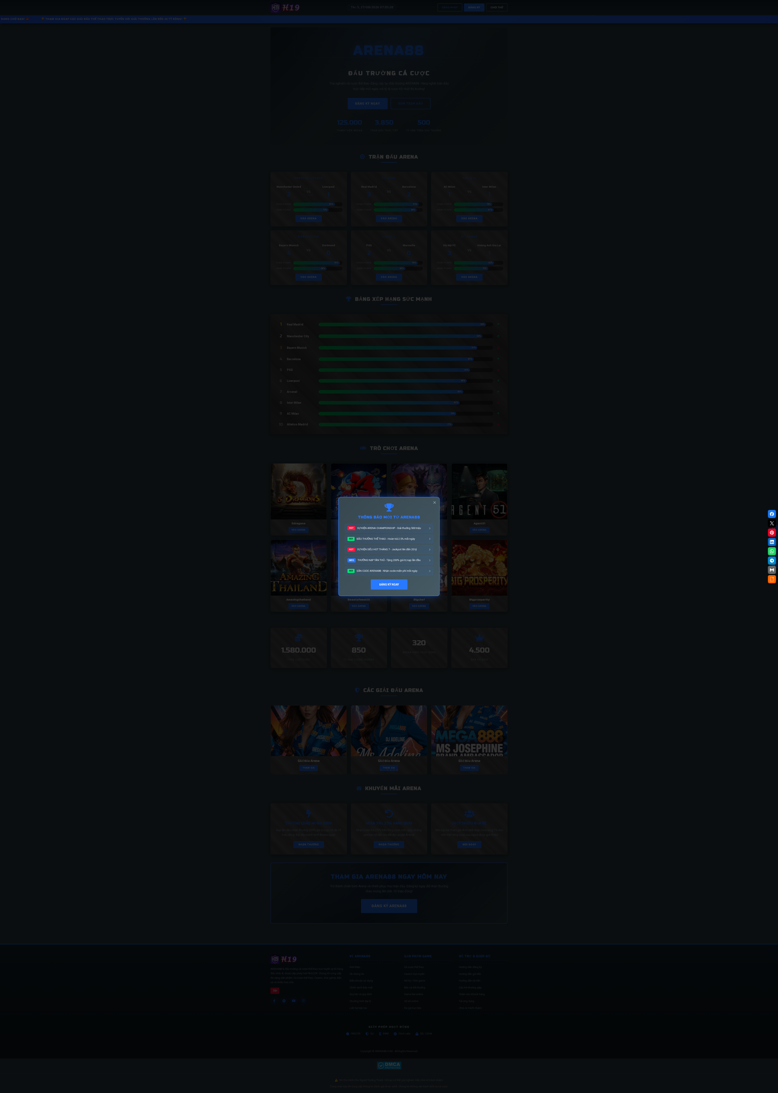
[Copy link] (772, 579)
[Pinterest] (772, 533)
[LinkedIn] (772, 542)
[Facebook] (772, 514)
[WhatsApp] (772, 551)
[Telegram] (772, 561)
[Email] (772, 570)
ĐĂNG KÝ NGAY (389, 584)
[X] (772, 523)
